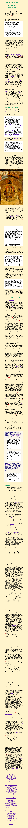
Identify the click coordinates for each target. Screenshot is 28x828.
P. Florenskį (12, 524)
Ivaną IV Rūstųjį (15, 768)
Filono (6, 126)
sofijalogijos (7, 79)
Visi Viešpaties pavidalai (11, 818)
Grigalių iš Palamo (8, 714)
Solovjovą (21, 109)
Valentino (7, 130)
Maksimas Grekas (11, 823)
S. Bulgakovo (16, 502)
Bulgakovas (17, 110)
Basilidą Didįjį (7, 134)
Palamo (11, 135)
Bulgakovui (20, 92)
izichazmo (21, 403)
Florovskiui (18, 366)
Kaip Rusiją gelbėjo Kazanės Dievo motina (11, 790)
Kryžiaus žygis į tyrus (11, 777)
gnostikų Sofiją (15, 532)
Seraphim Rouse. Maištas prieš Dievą (11, 786)
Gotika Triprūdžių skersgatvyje (11, 815)
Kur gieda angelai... (11, 820)
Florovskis (7, 91)
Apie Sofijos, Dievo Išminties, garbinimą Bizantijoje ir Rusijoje (14, 55)
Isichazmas (11, 774)
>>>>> (7, 517)
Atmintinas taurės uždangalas (11, 817)
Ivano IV (15, 68)
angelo (12, 306)
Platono (11, 570)
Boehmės (7, 129)
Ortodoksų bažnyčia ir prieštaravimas (11, 797)
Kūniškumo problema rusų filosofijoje (11, 804)
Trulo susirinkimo (15, 435)
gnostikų (19, 125)
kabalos (11, 130)
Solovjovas (16, 138)
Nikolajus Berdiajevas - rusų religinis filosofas (11, 800)
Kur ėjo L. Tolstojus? (11, 776)
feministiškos (15, 87)
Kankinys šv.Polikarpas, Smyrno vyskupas (11, 788)
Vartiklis (11, 824)
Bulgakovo (13, 517)
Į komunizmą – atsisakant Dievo (11, 810)
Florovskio (13, 76)
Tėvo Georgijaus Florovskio (13, 9)
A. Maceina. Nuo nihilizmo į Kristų (11, 806)
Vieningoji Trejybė (11, 775)
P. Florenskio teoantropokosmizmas (11, 813)
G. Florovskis (8, 39)
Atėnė (22, 723)
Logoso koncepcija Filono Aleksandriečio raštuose (11, 792)
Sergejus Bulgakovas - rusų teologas (11, 781)
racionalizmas (13, 216)
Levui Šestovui (11, 559)
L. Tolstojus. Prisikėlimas (11, 819)
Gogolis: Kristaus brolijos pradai (11, 783)
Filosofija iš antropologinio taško (11, 808)
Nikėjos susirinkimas (11, 821)
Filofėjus (19, 434)
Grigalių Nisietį (15, 134)
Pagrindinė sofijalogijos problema (11, 779)
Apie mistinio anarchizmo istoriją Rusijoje (11, 802)
